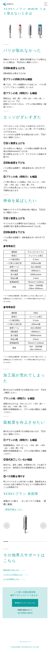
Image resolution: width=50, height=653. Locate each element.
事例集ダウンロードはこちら (25, 603)
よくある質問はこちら (11, 579)
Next (43, 525)
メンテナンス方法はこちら (13, 575)
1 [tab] (4, 542)
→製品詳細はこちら (13, 509)
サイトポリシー (25, 642)
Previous (6, 525)
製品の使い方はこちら (11, 570)
